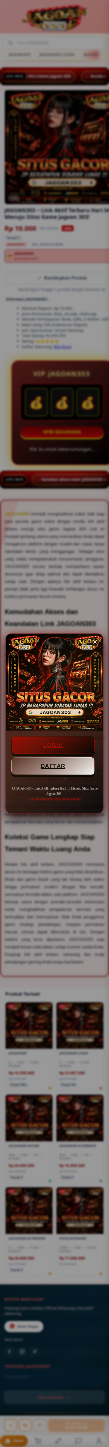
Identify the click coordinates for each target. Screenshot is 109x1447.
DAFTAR (53, 766)
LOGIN (53, 745)
